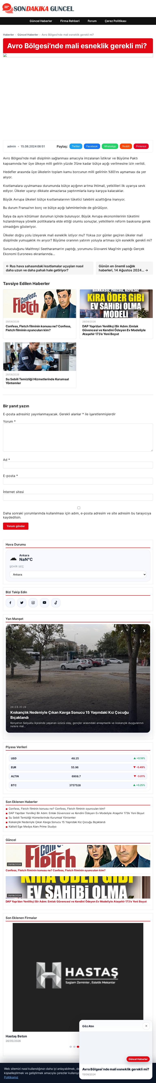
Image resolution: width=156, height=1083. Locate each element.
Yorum (9, 421)
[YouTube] (44, 602)
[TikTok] (56, 602)
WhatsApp (110, 146)
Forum (92, 21)
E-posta (10, 476)
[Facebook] (10, 602)
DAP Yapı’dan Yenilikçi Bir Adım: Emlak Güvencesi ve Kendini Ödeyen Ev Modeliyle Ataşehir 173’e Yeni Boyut (76, 813)
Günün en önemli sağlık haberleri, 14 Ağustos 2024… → (123, 268)
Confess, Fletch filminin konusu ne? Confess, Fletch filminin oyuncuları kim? (57, 808)
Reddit (126, 146)
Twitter (76, 146)
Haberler (8, 34)
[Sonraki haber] (143, 630)
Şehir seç (17, 566)
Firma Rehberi (70, 21)
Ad (6, 460)
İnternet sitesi (13, 492)
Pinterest (141, 146)
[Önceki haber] (135, 630)
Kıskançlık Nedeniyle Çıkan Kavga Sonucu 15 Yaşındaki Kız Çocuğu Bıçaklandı (57, 822)
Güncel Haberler (41, 21)
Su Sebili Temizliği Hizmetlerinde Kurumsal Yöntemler (42, 817)
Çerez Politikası (115, 21)
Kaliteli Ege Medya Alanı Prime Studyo (32, 826)
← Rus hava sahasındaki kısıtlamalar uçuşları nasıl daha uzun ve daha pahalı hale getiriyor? (44, 268)
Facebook (92, 146)
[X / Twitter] (21, 602)
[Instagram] (33, 602)
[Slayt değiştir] (70, 1047)
